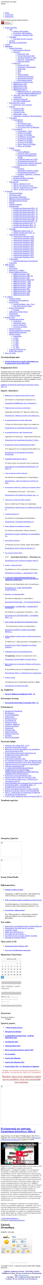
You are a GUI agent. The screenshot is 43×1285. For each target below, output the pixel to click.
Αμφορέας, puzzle (11, 930)
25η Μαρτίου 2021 (11, 1042)
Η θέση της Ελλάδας (24, 133)
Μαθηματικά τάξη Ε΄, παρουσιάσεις (29, 91)
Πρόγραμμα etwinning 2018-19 (15, 937)
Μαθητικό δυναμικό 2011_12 (23, 231)
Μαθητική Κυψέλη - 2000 (22, 285)
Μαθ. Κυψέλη (10, 265)
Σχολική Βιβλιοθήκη (12, 715)
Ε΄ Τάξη (16, 345)
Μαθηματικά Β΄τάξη (20, 86)
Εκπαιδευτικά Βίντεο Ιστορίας (23, 178)
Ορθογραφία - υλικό (20, 114)
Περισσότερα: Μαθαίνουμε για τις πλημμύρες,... (21, 403)
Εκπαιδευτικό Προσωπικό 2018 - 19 (25, 208)
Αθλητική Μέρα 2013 (12, 1046)
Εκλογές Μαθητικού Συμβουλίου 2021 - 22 (20, 694)
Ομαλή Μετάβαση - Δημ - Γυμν (23, 304)
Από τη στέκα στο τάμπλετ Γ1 (12, 540)
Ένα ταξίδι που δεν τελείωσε (23, 39)
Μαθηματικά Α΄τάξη (20, 84)
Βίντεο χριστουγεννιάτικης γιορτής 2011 (19, 1050)
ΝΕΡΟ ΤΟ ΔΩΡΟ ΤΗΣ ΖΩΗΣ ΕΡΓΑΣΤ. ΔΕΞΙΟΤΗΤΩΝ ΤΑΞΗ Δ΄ (21, 622)
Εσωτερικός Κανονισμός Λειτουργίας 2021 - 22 (21, 703)
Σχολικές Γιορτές (14, 298)
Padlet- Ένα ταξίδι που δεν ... (14, 932)
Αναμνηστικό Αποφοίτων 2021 (23, 253)
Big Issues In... (10, 713)
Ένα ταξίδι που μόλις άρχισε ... (15, 934)
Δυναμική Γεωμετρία (20, 99)
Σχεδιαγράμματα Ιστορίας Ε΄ (27, 172)
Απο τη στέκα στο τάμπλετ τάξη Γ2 (13, 552)
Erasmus (16, 310)
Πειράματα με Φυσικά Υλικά (23, 82)
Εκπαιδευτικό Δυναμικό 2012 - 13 (24, 225)
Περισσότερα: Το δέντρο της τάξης (16, 686)
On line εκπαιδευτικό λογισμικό (19, 330)
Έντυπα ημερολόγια (15, 193)
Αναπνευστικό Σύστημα (25, 76)
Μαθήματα (8, 46)
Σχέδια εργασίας (14, 315)
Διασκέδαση (17, 336)
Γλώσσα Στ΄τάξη (19, 112)
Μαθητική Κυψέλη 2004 (21, 293)
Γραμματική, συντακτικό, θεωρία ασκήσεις (27, 116)
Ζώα (19, 73)
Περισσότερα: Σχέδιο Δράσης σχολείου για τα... (21, 659)
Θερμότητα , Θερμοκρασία (27, 67)
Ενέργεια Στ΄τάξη (23, 65)
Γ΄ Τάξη (16, 342)
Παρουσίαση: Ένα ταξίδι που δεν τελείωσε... (20, 928)
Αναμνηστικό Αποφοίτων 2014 (23, 242)
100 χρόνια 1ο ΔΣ (15, 195)
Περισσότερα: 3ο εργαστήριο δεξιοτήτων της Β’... (21, 428)
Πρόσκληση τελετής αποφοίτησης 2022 (18, 775)
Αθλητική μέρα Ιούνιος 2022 (14, 766)
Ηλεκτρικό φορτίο (24, 61)
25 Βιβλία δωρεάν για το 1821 (28, 159)
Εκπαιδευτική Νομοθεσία (13, 711)
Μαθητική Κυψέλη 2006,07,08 (23, 280)
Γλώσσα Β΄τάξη (18, 110)
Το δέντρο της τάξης (10, 677)
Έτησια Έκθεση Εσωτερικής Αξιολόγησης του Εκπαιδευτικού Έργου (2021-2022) (21, 362)
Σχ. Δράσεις (9, 297)
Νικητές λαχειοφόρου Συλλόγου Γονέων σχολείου (22, 789)
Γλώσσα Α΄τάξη (18, 108)
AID (10, 29)
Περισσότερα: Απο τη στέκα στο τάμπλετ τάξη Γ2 (21, 560)
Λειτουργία (13, 263)
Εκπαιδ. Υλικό (10, 317)
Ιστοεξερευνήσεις (15, 329)
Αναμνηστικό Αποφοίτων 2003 (23, 240)
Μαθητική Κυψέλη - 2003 (22, 291)
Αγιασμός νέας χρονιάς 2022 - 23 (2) (17, 745)
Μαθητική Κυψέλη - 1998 (22, 281)
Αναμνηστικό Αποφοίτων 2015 (23, 244)
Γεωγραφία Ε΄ (18, 129)
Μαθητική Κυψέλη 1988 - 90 (23, 276)
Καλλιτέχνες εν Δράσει (16, 270)
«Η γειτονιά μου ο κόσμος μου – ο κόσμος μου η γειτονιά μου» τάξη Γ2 (22, 487)
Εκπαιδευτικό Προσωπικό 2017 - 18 (25, 210)
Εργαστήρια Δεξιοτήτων (17, 1220)
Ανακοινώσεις (9, 717)
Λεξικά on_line (10, 730)
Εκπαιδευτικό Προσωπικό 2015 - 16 (25, 214)
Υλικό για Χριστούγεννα (17, 349)
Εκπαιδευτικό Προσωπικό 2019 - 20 (25, 218)
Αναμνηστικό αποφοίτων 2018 (23, 249)
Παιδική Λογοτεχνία (11, 734)
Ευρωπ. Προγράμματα (16, 308)
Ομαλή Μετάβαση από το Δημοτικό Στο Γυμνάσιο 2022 (23, 783)
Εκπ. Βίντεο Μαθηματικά (21, 101)
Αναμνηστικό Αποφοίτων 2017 (23, 248)
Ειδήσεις (12, 266)
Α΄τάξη (15, 338)
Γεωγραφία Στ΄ (18, 120)
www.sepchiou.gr (23, 1275)
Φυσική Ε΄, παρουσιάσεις (26, 59)
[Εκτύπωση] (36, 1138)
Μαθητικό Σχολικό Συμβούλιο (19, 199)
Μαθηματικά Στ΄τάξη (20, 88)
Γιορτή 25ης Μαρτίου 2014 (14, 1062)
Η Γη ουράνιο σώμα (24, 123)
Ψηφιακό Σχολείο (11, 718)
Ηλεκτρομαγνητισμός (25, 80)
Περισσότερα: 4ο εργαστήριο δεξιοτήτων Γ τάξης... (22, 440)
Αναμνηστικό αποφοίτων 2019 (23, 251)
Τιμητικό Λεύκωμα (15, 204)
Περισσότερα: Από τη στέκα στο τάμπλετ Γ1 (20, 548)
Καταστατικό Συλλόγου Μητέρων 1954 (16, 946)
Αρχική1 (12, 41)
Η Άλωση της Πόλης (20, 327)
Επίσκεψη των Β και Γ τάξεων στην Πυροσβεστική (22, 791)
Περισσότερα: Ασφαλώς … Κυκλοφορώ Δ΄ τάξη (21, 573)
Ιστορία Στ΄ (17, 150)
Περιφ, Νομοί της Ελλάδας (27, 144)
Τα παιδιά (12, 229)
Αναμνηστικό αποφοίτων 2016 (23, 246)
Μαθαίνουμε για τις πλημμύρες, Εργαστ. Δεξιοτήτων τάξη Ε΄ (20, 395)
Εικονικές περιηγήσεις (20, 180)
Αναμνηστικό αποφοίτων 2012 (23, 255)
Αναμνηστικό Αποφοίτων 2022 (23, 236)
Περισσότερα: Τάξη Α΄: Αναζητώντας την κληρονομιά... (23, 673)
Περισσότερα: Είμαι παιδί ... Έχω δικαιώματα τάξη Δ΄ (23, 602)
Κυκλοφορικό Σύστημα (25, 78)
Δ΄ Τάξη (16, 344)
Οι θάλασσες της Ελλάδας (26, 137)
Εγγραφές (8, 735)
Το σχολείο (9, 191)
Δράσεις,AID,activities (20, 31)
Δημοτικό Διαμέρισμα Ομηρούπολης (25, 261)
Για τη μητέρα (10, 1054)
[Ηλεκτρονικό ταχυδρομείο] (10, 1140)
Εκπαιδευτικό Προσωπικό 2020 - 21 (25, 219)
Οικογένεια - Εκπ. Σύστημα (22, 105)
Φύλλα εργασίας (14, 334)
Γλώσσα (12, 106)
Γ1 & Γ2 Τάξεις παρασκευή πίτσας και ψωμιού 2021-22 (23, 796)
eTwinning (12, 37)
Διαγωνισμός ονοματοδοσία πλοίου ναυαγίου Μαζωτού (23, 926)
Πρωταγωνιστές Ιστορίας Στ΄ (27, 165)
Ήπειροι (20, 122)
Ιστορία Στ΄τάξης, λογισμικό (27, 154)
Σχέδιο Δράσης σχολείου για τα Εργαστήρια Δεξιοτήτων (18, 651)
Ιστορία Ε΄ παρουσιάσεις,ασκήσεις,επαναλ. (28, 169)
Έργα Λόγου (13, 268)
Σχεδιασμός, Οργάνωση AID (23, 35)
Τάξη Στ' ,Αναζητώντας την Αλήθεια (25, 187)
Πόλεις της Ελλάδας (24, 146)
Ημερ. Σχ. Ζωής (10, 353)
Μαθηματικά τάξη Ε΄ (20, 90)
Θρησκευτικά (13, 182)
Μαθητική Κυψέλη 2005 (21, 295)
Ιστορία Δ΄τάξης (18, 176)
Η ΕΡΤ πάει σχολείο (16, 351)
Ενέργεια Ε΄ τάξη (23, 54)
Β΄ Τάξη (16, 340)
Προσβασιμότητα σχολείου (18, 201)
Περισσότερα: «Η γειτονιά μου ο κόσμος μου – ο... (22, 495)
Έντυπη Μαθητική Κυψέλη (18, 272)
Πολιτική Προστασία (12, 737)
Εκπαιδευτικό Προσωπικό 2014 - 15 (25, 216)
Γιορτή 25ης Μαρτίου (12, 1058)
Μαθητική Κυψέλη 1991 (21, 278)
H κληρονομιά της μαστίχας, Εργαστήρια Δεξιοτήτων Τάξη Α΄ (20, 444)
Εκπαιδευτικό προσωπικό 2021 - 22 (25, 221)
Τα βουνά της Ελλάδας (25, 140)
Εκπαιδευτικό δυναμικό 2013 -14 (24, 227)
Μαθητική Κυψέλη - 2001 (22, 287)
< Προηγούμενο (6, 1218)
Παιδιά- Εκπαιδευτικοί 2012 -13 (24, 233)
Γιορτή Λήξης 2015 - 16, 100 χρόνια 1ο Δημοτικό (22, 1066)
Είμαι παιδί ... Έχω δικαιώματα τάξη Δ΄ (14, 594)
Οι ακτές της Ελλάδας (25, 135)
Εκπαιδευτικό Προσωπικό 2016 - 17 (25, 212)
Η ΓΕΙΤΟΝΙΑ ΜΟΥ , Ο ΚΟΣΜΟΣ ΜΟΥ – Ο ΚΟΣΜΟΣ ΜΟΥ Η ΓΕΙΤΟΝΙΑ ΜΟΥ (20, 786)
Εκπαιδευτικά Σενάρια (16, 319)
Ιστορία (11, 148)
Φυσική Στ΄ (17, 63)
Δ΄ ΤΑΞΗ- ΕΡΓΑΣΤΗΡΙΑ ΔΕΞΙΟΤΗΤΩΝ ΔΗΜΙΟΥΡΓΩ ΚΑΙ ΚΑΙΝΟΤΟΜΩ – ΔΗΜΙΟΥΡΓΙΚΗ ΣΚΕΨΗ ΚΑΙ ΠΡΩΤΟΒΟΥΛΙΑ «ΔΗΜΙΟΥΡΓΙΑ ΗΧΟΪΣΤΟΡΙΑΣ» (22, 579)
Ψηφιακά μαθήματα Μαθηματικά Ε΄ (29, 93)
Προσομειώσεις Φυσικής (21, 50)
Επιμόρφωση (13, 313)
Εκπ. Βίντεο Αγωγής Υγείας (22, 306)
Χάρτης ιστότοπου (11, 732)
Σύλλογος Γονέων (11, 722)
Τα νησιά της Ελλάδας (25, 138)
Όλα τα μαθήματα (23, 152)
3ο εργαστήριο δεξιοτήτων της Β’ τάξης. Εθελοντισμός (18, 420)
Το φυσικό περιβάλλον (25, 125)
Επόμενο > (15, 1218)
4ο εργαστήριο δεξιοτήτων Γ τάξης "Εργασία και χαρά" (19, 432)
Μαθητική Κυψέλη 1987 (21, 274)
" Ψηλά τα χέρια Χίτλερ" (14, 1027)
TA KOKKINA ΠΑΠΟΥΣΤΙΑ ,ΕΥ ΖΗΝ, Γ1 (16, 459)
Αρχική (7, 44)
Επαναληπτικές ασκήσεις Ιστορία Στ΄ (30, 163)
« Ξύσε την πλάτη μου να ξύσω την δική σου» (16, 473)
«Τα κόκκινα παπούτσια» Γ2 (12, 514)
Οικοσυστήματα (23, 74)
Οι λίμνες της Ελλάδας (25, 142)
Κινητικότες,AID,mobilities (22, 33)
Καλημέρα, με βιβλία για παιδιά (14, 889)
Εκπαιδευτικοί (14, 206)
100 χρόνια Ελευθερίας (13, 1032)
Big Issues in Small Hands (18, 42)
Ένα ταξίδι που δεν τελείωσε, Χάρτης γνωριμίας (21, 936)
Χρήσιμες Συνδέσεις (12, 726)
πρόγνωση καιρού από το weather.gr (19, 1262)
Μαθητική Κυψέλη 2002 (21, 289)
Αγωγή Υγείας (13, 302)
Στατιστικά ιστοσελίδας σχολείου (16, 747)
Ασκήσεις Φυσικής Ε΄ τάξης (27, 58)
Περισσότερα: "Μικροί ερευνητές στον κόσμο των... (22, 415)
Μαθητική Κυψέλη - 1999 (22, 283)
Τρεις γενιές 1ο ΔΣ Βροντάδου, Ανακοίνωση (17, 950)
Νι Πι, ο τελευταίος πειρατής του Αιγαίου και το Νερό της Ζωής (23, 900)
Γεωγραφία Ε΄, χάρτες (25, 131)
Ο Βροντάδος (13, 259)
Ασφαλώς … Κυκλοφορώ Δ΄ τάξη (13, 565)
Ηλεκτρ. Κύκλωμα (19, 325)
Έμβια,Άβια (21, 69)
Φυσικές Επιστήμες (15, 48)
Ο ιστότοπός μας (10, 720)
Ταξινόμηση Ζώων (19, 323)
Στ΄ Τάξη (16, 347)
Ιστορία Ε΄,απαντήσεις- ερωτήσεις (29, 174)
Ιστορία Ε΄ (16, 167)
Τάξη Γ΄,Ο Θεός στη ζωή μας (23, 189)
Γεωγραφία (13, 118)
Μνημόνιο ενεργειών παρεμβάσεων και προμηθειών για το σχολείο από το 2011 (22, 750)
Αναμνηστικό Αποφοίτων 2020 (23, 238)
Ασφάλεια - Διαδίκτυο (12, 724)
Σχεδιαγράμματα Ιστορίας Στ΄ (27, 161)
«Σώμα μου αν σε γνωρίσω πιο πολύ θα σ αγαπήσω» (18, 499)
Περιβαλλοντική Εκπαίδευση (19, 300)
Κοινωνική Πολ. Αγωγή (17, 103)
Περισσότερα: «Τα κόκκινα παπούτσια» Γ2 (19, 522)
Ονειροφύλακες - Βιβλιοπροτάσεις (15, 910)
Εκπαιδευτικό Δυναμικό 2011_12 (24, 223)
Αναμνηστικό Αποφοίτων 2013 (23, 257)
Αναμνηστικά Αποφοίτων (17, 234)
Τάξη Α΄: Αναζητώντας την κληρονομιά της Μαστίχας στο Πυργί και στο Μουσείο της (22, 793)
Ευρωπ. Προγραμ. (11, 27)
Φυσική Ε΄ (16, 52)
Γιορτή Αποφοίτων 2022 (13, 757)
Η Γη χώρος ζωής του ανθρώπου (28, 127)
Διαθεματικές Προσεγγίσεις (18, 312)
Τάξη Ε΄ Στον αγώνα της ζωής (23, 186)
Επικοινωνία (9, 728)
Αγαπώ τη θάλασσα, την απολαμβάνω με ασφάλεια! (17, 526)
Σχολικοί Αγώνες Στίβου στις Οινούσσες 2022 (20, 777)
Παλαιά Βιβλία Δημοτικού (18, 332)
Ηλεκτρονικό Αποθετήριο (17, 197)
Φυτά (19, 71)
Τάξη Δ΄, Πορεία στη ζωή (21, 184)
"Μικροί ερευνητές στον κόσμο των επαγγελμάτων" (18, 407)
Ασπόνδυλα (17, 321)
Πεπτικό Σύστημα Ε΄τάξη (26, 56)
